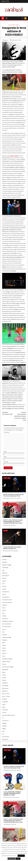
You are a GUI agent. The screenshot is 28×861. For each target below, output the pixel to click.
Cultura (13, 24)
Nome (5, 451)
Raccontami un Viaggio (7, 666)
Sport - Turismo (7, 775)
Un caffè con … (5, 720)
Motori (4, 648)
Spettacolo (15, 505)
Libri (3, 632)
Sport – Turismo (6, 696)
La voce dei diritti (6, 626)
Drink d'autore (5, 597)
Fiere (3, 613)
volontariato (5, 739)
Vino (3, 731)
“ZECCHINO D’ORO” (7, 413)
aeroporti (4, 559)
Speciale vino (5, 688)
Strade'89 (4, 699)
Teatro (3, 704)
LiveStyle (4, 634)
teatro (3, 707)
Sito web (6, 461)
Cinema (5, 503)
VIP (3, 734)
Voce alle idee (5, 736)
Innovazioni (5, 618)
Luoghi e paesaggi (6, 637)
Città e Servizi (5, 591)
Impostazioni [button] (21, 855)
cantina (4, 581)
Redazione (6, 40)
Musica (17, 24)
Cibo (3, 583)
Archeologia (5, 567)
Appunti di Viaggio (6, 564)
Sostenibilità (5, 685)
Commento (7, 432)
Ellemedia (14, 525)
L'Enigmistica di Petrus (7, 621)
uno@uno (4, 723)
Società (4, 680)
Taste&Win (5, 701)
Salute (3, 672)
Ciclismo (4, 586)
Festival (14, 503)
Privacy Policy (11, 858)
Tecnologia (5, 709)
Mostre (4, 645)
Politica (4, 664)
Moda (3, 642)
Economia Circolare (7, 599)
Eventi (3, 607)
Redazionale (5, 669)
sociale (4, 677)
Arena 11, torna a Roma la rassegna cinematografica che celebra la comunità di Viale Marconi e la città (13, 521)
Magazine (6, 505)
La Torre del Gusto (6, 624)
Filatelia (4, 616)
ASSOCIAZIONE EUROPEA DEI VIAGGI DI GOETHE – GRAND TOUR (20, 416)
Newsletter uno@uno (7, 658)
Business (4, 578)
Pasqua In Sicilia (6, 661)
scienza (4, 675)
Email (5, 456)
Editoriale (4, 605)
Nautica (4, 653)
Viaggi (3, 728)
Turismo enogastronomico (8, 715)
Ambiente (4, 562)
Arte (10, 24)
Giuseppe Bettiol (15, 550)
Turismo (4, 712)
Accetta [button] (18, 858)
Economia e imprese (7, 602)
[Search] (23, 18)
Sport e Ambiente (15, 797)
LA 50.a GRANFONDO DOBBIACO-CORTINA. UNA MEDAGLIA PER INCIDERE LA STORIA (12, 793)
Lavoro (4, 629)
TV (3, 717)
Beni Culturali (5, 575)
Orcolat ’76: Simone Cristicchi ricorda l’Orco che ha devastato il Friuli (13, 495)
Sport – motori (5, 693)
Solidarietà (4, 683)
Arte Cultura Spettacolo (16, 498)
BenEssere (4, 573)
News (9, 478)
